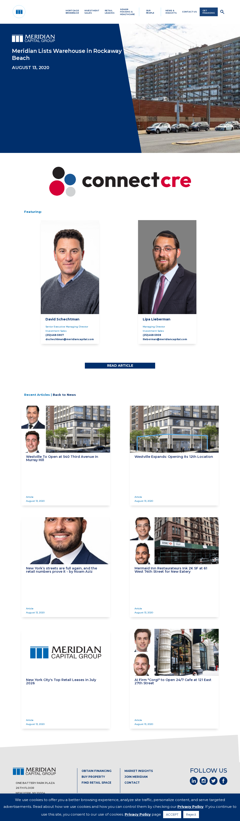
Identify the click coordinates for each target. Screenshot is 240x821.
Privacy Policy (190, 806)
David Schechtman (62, 319)
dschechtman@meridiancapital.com (69, 339)
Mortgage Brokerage (72, 11)
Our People (150, 11)
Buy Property (93, 776)
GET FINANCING (208, 11)
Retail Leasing (110, 11)
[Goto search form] (222, 12)
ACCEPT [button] (172, 814)
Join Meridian (136, 776)
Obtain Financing (97, 771)
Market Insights (138, 771)
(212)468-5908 (152, 335)
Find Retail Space (96, 782)
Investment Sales (91, 11)
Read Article (120, 365)
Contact (132, 782)
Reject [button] (191, 814)
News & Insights (171, 11)
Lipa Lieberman (156, 319)
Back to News (64, 395)
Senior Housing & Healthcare (127, 12)
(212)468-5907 (54, 335)
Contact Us (189, 12)
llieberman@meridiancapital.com (165, 339)
